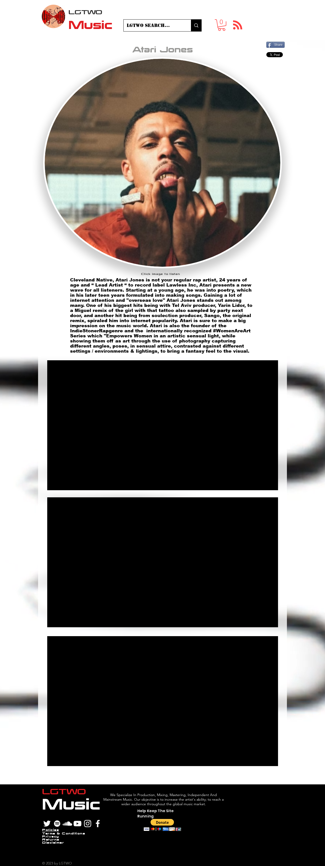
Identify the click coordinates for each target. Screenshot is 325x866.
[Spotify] (57, 823)
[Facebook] (98, 823)
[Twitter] (47, 823)
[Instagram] (87, 823)
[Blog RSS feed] (237, 25)
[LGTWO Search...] (196, 25)
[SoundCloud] (67, 823)
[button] (222, 25)
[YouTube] (77, 823)
